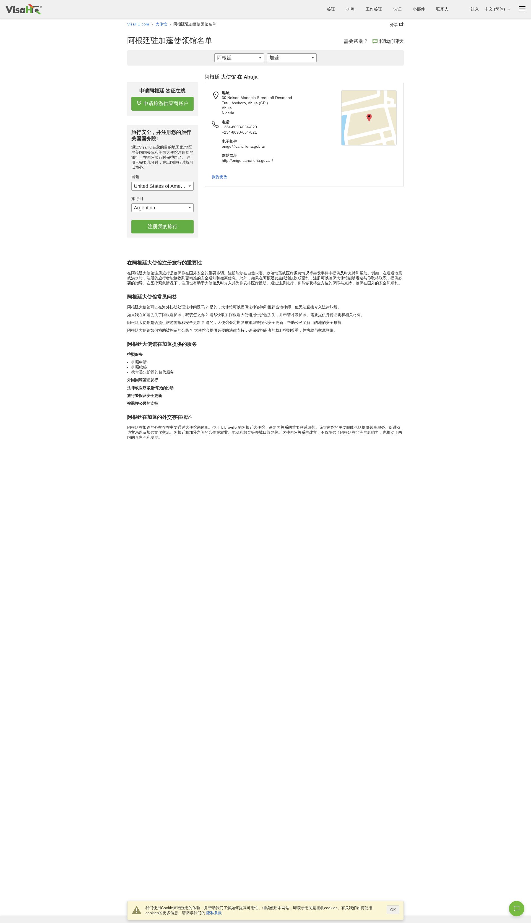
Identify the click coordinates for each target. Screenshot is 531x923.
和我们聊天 (391, 41)
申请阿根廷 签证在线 (162, 90)
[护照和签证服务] (24, 9)
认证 (397, 9)
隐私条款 (214, 913)
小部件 (419, 9)
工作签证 (374, 9)
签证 (331, 9)
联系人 (442, 9)
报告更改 (219, 177)
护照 (350, 9)
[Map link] (369, 117)
